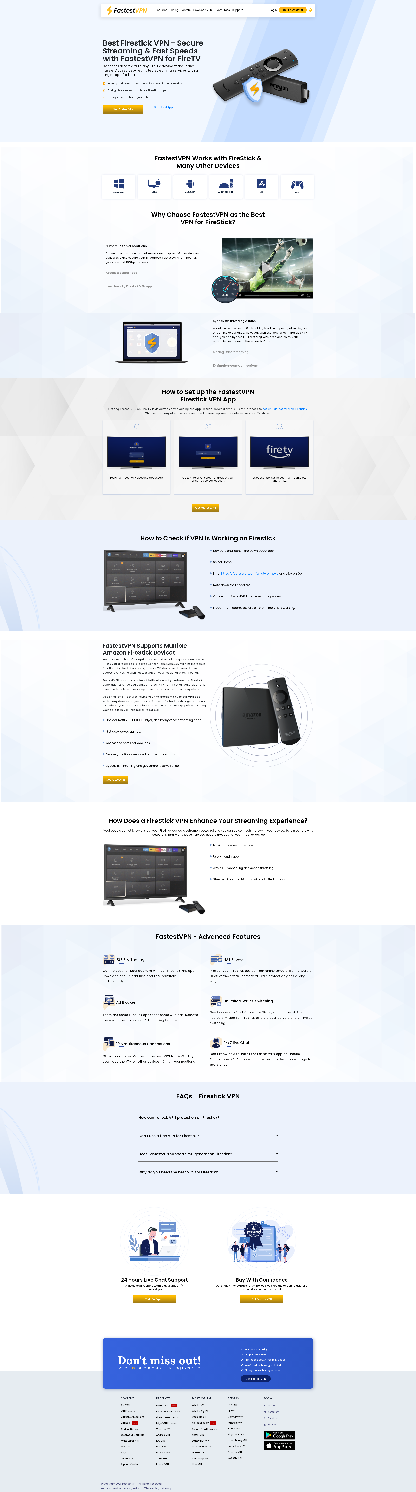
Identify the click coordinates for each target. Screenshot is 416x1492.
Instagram (273, 1411)
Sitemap (167, 1488)
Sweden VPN (235, 1457)
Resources (223, 10)
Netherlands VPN (237, 1446)
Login (273, 10)
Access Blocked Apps (121, 273)
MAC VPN (161, 1446)
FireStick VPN (163, 1452)
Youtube (272, 1424)
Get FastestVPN (293, 10)
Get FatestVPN (115, 780)
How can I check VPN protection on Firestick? (178, 1117)
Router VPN (162, 1464)
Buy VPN (125, 1405)
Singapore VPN (236, 1434)
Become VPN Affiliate (132, 1435)
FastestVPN (129, 1483)
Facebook (273, 1418)
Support (237, 10)
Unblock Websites (202, 1446)
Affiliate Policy (150, 1488)
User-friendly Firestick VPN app (129, 286)
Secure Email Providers (205, 1429)
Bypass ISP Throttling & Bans (234, 321)
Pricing (174, 10)
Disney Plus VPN (200, 1440)
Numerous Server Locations (126, 246)
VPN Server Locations (132, 1417)
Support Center (129, 1464)
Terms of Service (111, 1488)
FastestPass (163, 1405)
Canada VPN (235, 1452)
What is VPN (198, 1405)
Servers (186, 10)
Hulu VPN (197, 1464)
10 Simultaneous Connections (235, 365)
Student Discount (130, 1429)
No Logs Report (200, 1423)
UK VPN (231, 1411)
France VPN (234, 1428)
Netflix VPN (198, 1435)
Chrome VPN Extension (169, 1411)
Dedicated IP (199, 1417)
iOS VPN (160, 1440)
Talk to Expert (154, 1299)
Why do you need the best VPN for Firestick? (178, 1172)
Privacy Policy (132, 1488)
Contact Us (127, 1458)
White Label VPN (130, 1440)
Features (161, 10)
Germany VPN (235, 1417)
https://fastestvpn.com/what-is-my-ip (250, 574)
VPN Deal (125, 1423)
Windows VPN (163, 1429)
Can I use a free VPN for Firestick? (168, 1135)
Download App (163, 107)
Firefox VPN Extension (168, 1417)
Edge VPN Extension (167, 1423)
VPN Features (128, 1411)
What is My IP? (200, 1411)
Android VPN (163, 1435)
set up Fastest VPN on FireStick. (285, 409)
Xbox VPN (161, 1458)
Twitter (271, 1405)
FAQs (123, 1452)
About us (126, 1446)
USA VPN (232, 1405)
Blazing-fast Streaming (231, 352)
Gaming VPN (199, 1452)
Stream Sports (200, 1458)
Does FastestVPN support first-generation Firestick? (185, 1154)
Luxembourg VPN (237, 1440)
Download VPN (202, 10)
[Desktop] (310, 10)
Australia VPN (235, 1422)
